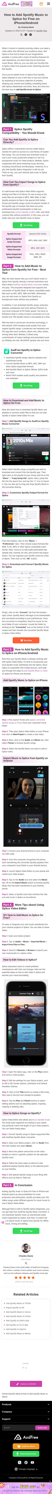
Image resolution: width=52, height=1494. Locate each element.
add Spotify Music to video (35, 671)
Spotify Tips (41, 31)
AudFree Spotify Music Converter (27, 284)
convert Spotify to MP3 (25, 212)
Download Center (28, 1454)
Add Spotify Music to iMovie (18, 1333)
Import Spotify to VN (15, 1307)
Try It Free (27, 225)
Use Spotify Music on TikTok (18, 1303)
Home (4, 1394)
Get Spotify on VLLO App (17, 1325)
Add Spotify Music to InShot (18, 1316)
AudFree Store (28, 1446)
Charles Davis (27, 27)
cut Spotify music (42, 1119)
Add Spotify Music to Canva (18, 1312)
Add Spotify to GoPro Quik (17, 1320)
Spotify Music (15, 1394)
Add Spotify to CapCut (16, 1329)
